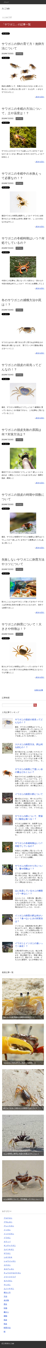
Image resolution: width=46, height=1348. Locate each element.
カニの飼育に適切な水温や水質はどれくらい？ (21, 1154)
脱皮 (5, 1320)
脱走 (5, 1324)
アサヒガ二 (8, 1222)
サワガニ (19, 53)
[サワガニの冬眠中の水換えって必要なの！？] (23, 211)
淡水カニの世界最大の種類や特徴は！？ (18, 1017)
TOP (8, 17)
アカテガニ (8, 1218)
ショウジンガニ (10, 1261)
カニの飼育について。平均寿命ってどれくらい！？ (23, 1199)
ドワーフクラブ (10, 1277)
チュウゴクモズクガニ (12, 1273)
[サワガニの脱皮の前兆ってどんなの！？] (23, 402)
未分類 (6, 1300)
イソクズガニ (9, 1234)
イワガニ (7, 1238)
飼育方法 (7, 1328)
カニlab (6, 8)
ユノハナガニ (9, 1288)
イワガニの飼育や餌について (29, 794)
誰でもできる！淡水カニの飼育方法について (20, 1108)
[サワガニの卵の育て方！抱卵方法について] (23, 81)
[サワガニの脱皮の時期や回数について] (23, 532)
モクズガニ (8, 1281)
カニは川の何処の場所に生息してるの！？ (19, 1063)
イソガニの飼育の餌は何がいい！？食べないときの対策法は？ (29, 918)
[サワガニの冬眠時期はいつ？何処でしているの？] (23, 276)
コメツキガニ (9, 1249)
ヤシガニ (7, 1285)
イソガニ (7, 1230)
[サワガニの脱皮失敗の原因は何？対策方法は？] (23, 467)
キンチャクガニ (10, 1245)
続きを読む (40, 97)
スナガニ (7, 1265)
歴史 (5, 1304)
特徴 (5, 1308)
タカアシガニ (9, 1269)
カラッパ (7, 1242)
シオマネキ (8, 1257)
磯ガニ (6, 1312)
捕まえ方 (7, 1292)
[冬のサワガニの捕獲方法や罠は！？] (23, 337)
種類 (5, 1316)
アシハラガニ (9, 1226)
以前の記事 (38, 690)
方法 (5, 1296)
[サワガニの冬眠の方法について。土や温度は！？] (23, 146)
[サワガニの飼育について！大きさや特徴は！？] (23, 662)
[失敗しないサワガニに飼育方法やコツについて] (23, 597)
